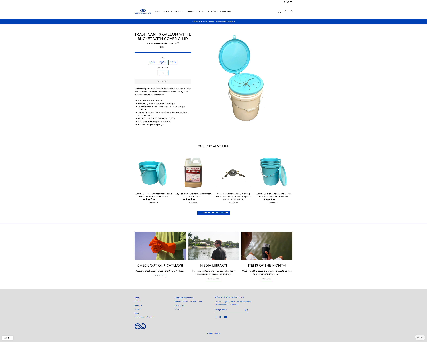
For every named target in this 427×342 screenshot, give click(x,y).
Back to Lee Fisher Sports (215, 213)
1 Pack (152, 62)
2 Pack (163, 62)
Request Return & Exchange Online (188, 301)
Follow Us (191, 11)
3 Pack (173, 62)
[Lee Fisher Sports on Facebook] (216, 317)
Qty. (163, 58)
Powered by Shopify (213, 333)
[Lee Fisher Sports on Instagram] (221, 317)
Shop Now (267, 279)
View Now (160, 276)
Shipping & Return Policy (184, 298)
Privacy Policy (180, 305)
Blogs (201, 11)
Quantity (163, 68)
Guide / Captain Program (219, 11)
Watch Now (213, 279)
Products (167, 11)
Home (157, 11)
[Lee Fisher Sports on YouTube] (225, 317)
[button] (149, 199)
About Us (178, 11)
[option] (213, 21)
